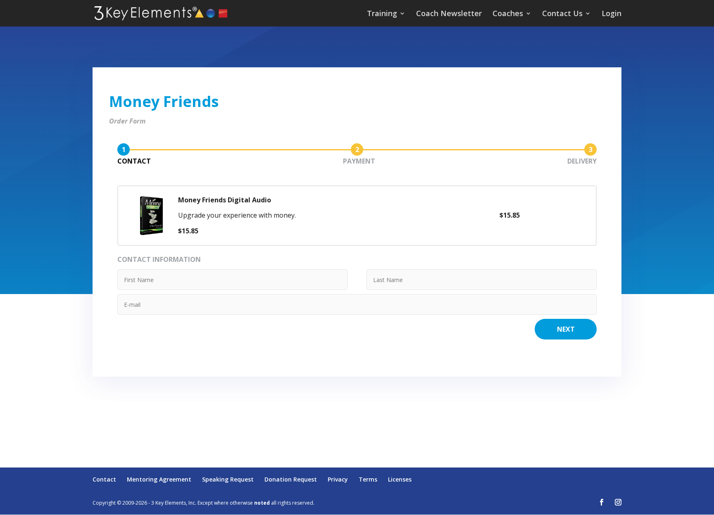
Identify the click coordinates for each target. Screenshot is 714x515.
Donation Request (290, 479)
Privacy (338, 479)
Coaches (508, 14)
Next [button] (566, 329)
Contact (104, 479)
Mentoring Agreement (159, 479)
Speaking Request (228, 479)
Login (611, 14)
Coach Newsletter (449, 14)
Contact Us (562, 14)
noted (262, 502)
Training (382, 14)
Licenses (400, 479)
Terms (368, 479)
